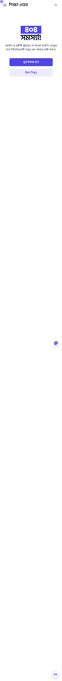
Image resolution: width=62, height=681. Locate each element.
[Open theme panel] (56, 343)
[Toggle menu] (55, 5)
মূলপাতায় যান (31, 62)
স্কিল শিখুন (31, 73)
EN (55, 674)
